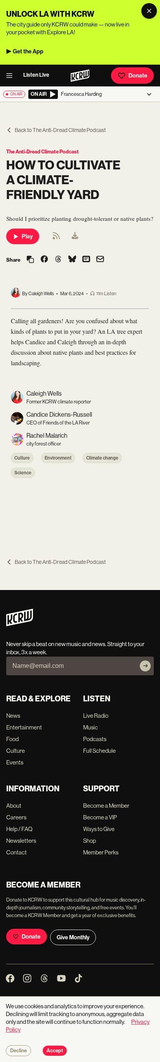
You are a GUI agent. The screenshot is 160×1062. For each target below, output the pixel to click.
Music (90, 727)
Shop (89, 840)
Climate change (102, 458)
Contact (16, 852)
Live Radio (95, 715)
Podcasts (94, 739)
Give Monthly (73, 937)
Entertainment (24, 727)
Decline (18, 1051)
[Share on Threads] (58, 259)
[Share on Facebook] (44, 259)
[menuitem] (75, 236)
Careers (16, 817)
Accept (55, 1051)
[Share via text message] (86, 259)
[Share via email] (100, 260)
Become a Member (106, 805)
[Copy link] (30, 259)
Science (22, 473)
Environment (58, 458)
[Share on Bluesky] (72, 259)
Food (12, 739)
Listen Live (36, 75)
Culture (22, 458)
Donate (138, 75)
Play (27, 236)
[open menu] (11, 75)
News (13, 715)
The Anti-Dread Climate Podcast (42, 152)
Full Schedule (99, 750)
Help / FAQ (19, 829)
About (13, 805)
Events (14, 762)
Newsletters (21, 840)
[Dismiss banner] (149, 11)
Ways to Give (99, 829)
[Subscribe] (145, 665)
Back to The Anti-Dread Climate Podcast (60, 130)
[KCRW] (19, 624)
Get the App (28, 51)
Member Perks (100, 852)
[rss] (56, 238)
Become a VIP (100, 817)
